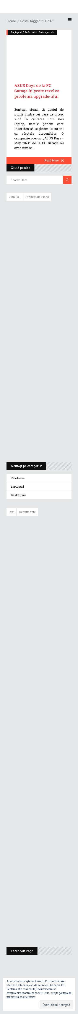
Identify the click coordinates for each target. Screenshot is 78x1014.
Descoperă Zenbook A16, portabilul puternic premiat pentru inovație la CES (34, 332)
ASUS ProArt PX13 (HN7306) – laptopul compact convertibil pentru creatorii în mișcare (35, 401)
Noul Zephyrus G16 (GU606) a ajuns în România (51, 564)
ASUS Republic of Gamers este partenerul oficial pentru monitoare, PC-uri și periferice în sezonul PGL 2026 (52, 771)
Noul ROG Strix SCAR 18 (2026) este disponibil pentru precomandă (49, 591)
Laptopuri (17, 486)
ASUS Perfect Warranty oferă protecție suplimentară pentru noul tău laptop (50, 657)
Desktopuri (18, 495)
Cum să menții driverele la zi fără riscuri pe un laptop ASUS (38, 312)
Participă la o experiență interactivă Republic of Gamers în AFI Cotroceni (48, 858)
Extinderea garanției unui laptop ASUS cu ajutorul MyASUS (38, 293)
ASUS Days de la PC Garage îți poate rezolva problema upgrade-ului (36, 91)
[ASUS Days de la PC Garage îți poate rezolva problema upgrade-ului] (39, 51)
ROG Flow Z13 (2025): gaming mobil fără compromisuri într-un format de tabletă (38, 378)
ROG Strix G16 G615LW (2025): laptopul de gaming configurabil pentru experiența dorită (38, 355)
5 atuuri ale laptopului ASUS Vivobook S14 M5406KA (34, 422)
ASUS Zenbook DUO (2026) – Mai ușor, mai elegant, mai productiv (51, 688)
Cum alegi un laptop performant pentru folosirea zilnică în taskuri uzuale (38, 273)
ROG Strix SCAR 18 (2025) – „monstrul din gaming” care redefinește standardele (34, 442)
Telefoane (18, 478)
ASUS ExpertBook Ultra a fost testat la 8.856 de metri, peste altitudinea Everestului (51, 623)
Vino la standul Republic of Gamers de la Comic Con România (49, 892)
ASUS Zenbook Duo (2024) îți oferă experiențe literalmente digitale (38, 211)
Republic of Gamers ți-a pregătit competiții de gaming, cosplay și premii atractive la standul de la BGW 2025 (52, 815)
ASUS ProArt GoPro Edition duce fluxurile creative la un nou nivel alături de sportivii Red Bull (52, 535)
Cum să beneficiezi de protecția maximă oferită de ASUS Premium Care (38, 250)
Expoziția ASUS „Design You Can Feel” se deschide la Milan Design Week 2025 (50, 923)
